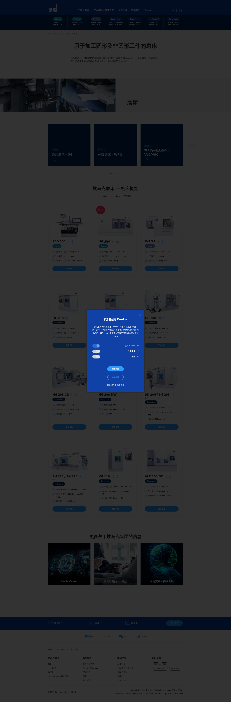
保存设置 (115, 377)
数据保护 (110, 385)
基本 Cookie (130, 345)
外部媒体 (131, 351)
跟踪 (133, 356)
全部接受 (115, 369)
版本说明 (120, 385)
